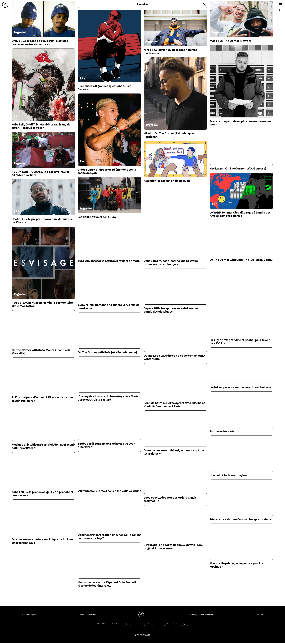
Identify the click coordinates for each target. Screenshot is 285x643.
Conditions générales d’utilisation (200, 614)
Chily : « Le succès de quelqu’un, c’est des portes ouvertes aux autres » (40, 43)
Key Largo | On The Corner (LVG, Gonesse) (238, 168)
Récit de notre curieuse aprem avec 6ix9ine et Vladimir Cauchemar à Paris (174, 405)
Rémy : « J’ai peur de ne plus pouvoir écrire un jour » (240, 123)
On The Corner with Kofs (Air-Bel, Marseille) (107, 352)
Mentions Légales (29, 614)
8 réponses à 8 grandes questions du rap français (104, 88)
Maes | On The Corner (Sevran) (230, 41)
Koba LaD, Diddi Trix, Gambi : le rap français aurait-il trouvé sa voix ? (41, 126)
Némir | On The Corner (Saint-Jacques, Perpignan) (170, 135)
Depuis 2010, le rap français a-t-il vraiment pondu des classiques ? (172, 310)
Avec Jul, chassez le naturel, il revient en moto (109, 261)
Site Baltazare (142, 634)
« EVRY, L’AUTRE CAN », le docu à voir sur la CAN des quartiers (41, 174)
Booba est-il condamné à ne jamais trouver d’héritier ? (106, 445)
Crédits (260, 614)
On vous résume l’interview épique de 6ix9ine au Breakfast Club (42, 541)
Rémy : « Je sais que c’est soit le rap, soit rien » (241, 519)
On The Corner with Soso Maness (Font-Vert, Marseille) (41, 352)
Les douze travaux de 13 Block (97, 217)
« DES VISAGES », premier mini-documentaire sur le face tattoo (42, 304)
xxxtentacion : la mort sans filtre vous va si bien (109, 491)
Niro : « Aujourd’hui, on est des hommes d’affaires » (170, 51)
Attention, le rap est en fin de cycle (167, 180)
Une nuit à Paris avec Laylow (228, 475)
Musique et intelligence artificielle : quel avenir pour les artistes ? (43, 446)
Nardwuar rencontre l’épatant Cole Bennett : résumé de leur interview (108, 584)
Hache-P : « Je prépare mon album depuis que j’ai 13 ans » (42, 221)
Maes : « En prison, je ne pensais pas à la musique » (236, 565)
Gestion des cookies (87, 614)
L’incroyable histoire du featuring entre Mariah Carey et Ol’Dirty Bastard (109, 398)
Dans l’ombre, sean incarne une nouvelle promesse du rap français (171, 263)
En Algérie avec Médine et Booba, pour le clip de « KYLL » (240, 342)
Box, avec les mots (222, 431)
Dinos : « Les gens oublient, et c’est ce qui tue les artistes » (174, 452)
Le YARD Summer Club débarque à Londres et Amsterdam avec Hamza (240, 214)
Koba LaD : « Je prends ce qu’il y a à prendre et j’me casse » (42, 494)
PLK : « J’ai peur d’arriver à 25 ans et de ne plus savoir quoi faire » (42, 399)
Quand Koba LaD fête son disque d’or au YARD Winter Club (174, 357)
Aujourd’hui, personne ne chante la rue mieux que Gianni (108, 307)
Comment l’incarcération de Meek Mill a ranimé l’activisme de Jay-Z (109, 537)
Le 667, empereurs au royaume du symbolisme (240, 387)
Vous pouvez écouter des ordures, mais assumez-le (170, 499)
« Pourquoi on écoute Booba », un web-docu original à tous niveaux (173, 547)
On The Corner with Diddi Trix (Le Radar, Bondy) (241, 259)
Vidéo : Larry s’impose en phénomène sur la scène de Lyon (107, 171)
